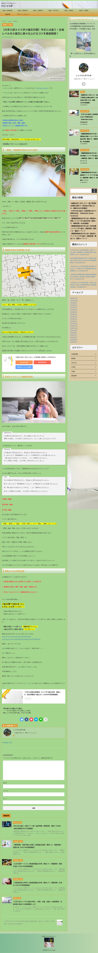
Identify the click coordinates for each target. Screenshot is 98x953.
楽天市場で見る (42, 362)
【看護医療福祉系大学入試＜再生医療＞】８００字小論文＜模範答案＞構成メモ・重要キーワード (83, 228)
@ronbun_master (42, 88)
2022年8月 (73, 332)
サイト (5, 799)
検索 (94, 191)
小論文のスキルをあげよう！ (49, 936)
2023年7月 (73, 307)
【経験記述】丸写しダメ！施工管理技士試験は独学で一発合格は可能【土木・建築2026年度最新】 (83, 205)
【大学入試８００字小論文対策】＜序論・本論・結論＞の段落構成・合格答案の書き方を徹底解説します (83, 252)
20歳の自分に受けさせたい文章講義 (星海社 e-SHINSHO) (36, 357)
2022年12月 (74, 323)
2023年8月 (73, 305)
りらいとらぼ (6, 6)
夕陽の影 (80, 287)
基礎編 (6, 742)
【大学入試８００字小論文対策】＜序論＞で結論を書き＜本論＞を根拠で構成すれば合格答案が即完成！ (83, 285)
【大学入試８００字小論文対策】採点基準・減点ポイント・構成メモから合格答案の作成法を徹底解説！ (83, 268)
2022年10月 (74, 328)
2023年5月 (73, 312)
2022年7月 (73, 335)
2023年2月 (73, 319)
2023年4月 (73, 314)
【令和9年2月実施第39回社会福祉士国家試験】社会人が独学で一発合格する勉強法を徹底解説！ (83, 276)
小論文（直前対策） (23, 10)
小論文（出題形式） (38, 10)
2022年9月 (73, 330)
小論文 (10, 742)
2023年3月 (73, 316)
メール (5, 791)
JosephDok (83, 254)
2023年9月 (73, 303)
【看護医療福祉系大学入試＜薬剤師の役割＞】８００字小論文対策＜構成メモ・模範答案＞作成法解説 (83, 220)
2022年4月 (73, 342)
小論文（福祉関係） (7, 10)
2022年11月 (73, 326)
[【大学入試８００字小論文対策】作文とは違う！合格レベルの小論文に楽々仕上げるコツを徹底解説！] (36, 719)
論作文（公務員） (84, 10)
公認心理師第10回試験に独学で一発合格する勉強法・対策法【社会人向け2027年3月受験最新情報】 (83, 260)
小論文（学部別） (69, 10)
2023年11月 (74, 298)
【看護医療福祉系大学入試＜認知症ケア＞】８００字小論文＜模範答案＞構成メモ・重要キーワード (83, 236)
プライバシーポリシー (23, 14)
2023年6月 (73, 309)
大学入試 (74, 362)
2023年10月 (74, 300)
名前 (5, 783)
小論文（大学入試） (53, 10)
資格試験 (7, 14)
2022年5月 (73, 339)
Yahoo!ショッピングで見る (24, 367)
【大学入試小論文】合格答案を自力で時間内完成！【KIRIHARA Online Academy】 (83, 213)
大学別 (73, 367)
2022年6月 (73, 337)
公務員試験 (74, 354)
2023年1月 (73, 321)
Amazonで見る (24, 362)
